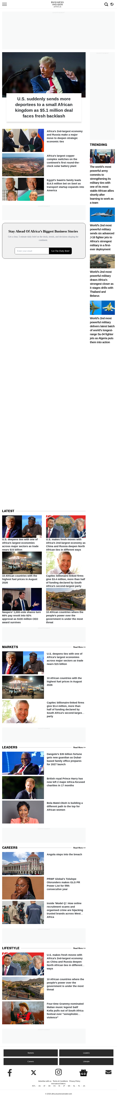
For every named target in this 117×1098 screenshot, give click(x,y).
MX (69, 1086)
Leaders (86, 1053)
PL (79, 1086)
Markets (31, 1053)
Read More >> (79, 647)
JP (64, 1086)
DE (49, 1086)
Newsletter (108, 1072)
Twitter (33, 1072)
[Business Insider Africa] (58, 4)
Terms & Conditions (60, 1081)
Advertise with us (44, 1081)
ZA (84, 1086)
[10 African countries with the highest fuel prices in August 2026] (22, 568)
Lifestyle (86, 1062)
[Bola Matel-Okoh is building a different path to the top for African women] (44, 812)
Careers (31, 1062)
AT (44, 1086)
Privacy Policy (74, 1081)
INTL (34, 1086)
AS (40, 1086)
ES (55, 1086)
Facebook (8, 1072)
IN (59, 1086)
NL (74, 1086)
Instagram (58, 1072)
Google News (83, 1072)
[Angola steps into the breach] (44, 863)
